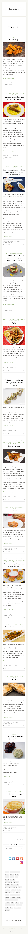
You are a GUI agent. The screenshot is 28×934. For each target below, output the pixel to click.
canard (7, 879)
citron (12, 884)
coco (17, 884)
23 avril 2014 (6, 614)
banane (12, 874)
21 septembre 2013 (7, 722)
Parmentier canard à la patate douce (14, 795)
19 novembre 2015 (7, 241)
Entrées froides (15, 251)
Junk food (6, 35)
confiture (7, 887)
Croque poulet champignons (14, 680)
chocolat (15, 882)
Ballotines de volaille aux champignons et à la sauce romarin (14, 382)
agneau (7, 872)
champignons (8, 882)
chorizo (7, 884)
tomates (7, 910)
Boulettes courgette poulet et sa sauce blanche (14, 565)
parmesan (11, 900)
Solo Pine (12, 928)
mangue (12, 895)
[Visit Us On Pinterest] (17, 858)
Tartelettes (17, 907)
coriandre (14, 887)
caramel (12, 879)
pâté (21, 902)
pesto (16, 900)
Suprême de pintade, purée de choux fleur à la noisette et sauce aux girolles (14, 172)
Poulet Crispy (14, 39)
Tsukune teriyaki (14, 446)
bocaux (7, 877)
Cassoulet (14, 511)
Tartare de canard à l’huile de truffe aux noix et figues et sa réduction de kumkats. (14, 257)
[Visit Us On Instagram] (21, 862)
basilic (17, 874)
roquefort (19, 905)
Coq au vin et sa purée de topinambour (14, 737)
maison (7, 895)
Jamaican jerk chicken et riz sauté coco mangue (14, 98)
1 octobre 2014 (7, 548)
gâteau (18, 892)
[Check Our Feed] (21, 858)
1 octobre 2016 (7, 82)
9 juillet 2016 (6, 155)
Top (23, 931)
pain (6, 900)
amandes (18, 872)
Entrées (7, 251)
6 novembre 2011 (7, 781)
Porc (16, 507)
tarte (11, 907)
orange (19, 897)
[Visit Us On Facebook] (14, 858)
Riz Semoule (16, 93)
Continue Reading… (8, 78)
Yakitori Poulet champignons (14, 627)
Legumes (7, 166)
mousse (7, 897)
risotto (13, 905)
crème (20, 887)
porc (12, 902)
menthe (17, 895)
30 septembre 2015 (7, 308)
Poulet (17, 902)
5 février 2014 (6, 665)
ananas (7, 874)
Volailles (14, 37)
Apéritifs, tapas (9, 441)
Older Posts (19, 839)
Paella (14, 323)
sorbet (7, 907)
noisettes (13, 897)
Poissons (14, 319)
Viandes (21, 35)
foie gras (13, 889)
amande (12, 872)
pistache (7, 902)
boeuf (11, 877)
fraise (19, 889)
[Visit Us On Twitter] (10, 858)
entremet (7, 889)
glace (13, 892)
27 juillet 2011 (7, 827)
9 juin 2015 (6, 430)
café (16, 877)
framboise (7, 892)
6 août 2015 (6, 367)
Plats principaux (14, 35)
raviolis (7, 905)
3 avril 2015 (6, 496)
